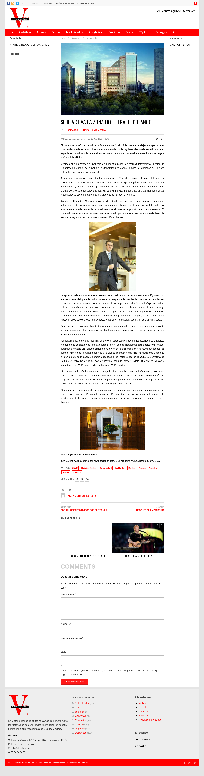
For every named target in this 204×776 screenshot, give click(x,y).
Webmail (143, 703)
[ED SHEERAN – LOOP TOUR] (138, 538)
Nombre (66, 624)
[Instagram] (12, 3)
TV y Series (144, 32)
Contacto (177, 32)
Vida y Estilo (95, 32)
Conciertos (80, 720)
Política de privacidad (65, 3)
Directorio (36, 3)
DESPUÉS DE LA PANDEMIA (150, 510)
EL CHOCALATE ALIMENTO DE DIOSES (86, 556)
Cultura (79, 724)
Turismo (129, 32)
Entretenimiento (74, 32)
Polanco (142, 468)
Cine (77, 707)
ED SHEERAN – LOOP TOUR (138, 556)
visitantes (77, 472)
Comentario (68, 594)
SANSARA (85, 763)
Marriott (131, 468)
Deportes (56, 32)
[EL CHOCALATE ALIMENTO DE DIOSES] (86, 538)
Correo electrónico (72, 638)
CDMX (75, 468)
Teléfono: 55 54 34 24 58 (87, 3)
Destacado (72, 130)
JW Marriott (120, 468)
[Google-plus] (162, 139)
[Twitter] (17, 3)
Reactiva (153, 468)
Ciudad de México (88, 468)
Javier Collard (106, 468)
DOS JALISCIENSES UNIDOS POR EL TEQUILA (84, 510)
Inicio (10, 32)
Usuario (143, 707)
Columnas (41, 32)
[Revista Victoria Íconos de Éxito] (19, 17)
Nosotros (25, 3)
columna (79, 712)
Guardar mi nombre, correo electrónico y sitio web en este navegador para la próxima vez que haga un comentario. (110, 672)
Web (63, 652)
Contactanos (48, 3)
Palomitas (113, 32)
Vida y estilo (99, 130)
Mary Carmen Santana (74, 139)
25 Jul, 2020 (96, 139)
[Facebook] (8, 3)
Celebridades (25, 32)
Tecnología (160, 32)
